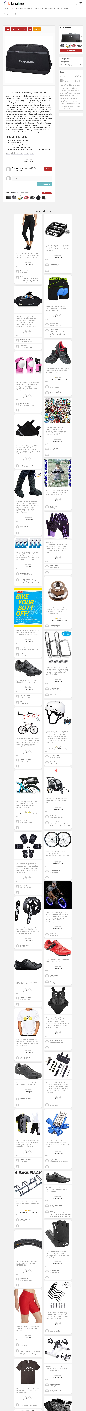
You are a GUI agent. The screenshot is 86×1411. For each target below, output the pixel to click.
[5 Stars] (31, 159)
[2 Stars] (27, 159)
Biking (73, 81)
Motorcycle (72, 93)
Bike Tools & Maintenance (29, 649)
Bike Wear (38, 8)
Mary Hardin (24, 271)
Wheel (78, 106)
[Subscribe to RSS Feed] (11, 14)
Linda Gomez (24, 648)
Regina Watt (54, 506)
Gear (75, 88)
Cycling (68, 84)
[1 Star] (26, 159)
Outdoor (73, 96)
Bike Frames (24, 466)
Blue (61, 85)
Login (80, 3)
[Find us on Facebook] (4, 14)
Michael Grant (25, 1219)
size (31, 153)
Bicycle (77, 76)
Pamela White (54, 688)
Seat (75, 101)
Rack (76, 98)
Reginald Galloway (26, 465)
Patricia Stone (54, 323)
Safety (72, 101)
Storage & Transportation (21, 8)
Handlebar (63, 90)
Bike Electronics (55, 450)
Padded (62, 98)
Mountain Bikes (55, 266)
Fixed (78, 85)
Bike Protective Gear (27, 405)
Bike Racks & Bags (26, 341)
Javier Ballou (24, 1344)
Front (71, 88)
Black (13, 153)
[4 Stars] (30, 159)
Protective (71, 98)
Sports (74, 104)
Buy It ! (37, 29)
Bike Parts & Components (28, 1405)
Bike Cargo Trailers (56, 817)
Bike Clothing (24, 272)
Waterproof (72, 106)
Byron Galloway (55, 1384)
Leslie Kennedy (25, 573)
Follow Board (47, 193)
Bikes (6, 8)
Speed (69, 104)
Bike (7, 153)
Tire (78, 104)
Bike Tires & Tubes (26, 1280)
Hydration (74, 90)
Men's (66, 93)
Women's (67, 108)
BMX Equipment (55, 508)
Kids (79, 90)
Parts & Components (53, 8)
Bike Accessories (55, 325)
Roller (27, 153)
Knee (61, 93)
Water (66, 106)
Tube (61, 106)
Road (62, 100)
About (66, 8)
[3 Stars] (29, 159)
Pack (78, 96)
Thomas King (54, 755)
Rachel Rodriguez (56, 816)
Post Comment (45, 184)
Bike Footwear (54, 387)
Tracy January (54, 975)
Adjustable (63, 76)
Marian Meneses (25, 339)
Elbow (74, 85)
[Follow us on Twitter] (8, 14)
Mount (78, 93)
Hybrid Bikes (54, 935)
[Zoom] (24, 29)
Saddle (68, 101)
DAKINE (20, 153)
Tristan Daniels (55, 386)
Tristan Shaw (54, 264)
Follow (48, 169)
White (61, 108)
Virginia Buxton (25, 759)
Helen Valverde (25, 403)
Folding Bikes (24, 761)
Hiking (68, 90)
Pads (66, 98)
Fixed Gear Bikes (55, 627)
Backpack (69, 76)
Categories (64, 62)
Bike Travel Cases (24, 193)
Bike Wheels (54, 872)
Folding (62, 88)
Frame (67, 88)
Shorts (62, 104)
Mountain (65, 95)
